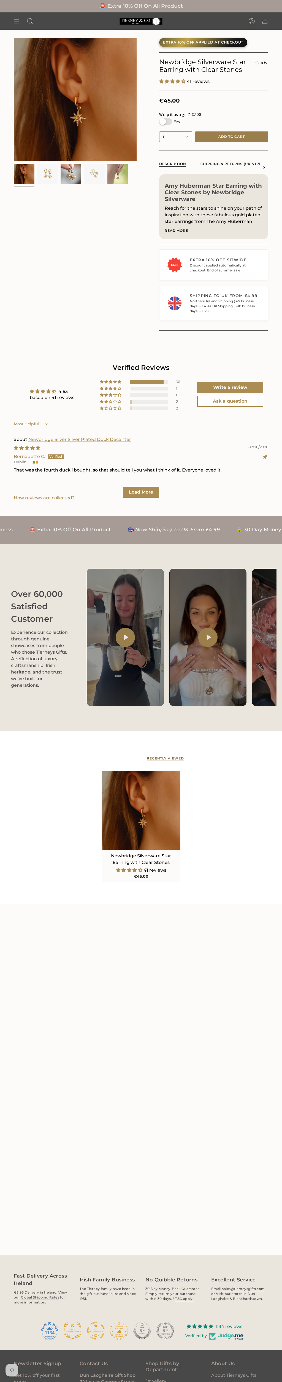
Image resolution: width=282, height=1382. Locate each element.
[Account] (251, 21)
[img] (27, 448)
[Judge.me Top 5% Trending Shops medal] (165, 1331)
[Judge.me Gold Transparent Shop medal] (96, 1331)
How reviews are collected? (44, 497)
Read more (176, 231)
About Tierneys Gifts (233, 1375)
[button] (30, 21)
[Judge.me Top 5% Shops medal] (142, 1331)
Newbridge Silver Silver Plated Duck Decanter (79, 439)
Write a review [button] (230, 387)
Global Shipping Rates (40, 1297)
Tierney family (99, 1288)
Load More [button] (141, 492)
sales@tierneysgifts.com (243, 1288)
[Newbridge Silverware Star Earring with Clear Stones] (141, 810)
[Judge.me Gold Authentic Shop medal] (73, 1331)
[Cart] (265, 21)
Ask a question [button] (230, 401)
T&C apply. (184, 1298)
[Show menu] (16, 21)
